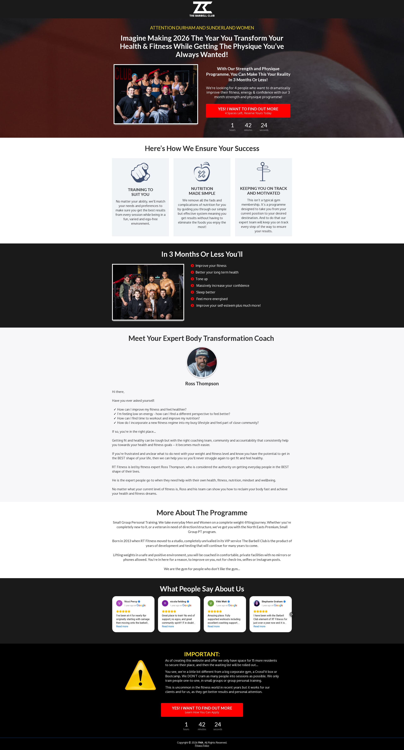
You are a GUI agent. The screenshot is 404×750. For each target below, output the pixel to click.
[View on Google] (119, 603)
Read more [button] (122, 626)
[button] (112, 614)
